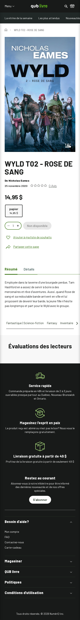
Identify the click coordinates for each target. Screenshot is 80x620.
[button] (40, 522)
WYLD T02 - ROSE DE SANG (29, 30)
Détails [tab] (29, 269)
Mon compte (12, 531)
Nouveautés (73, 18)
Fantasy (52, 323)
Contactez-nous (14, 542)
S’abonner (40, 499)
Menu (8, 6)
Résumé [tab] (11, 269)
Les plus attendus (49, 18)
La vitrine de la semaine (18, 18)
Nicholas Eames (19, 180)
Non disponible (37, 225)
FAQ (7, 537)
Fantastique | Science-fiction (25, 323)
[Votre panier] (72, 6)
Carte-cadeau (13, 547)
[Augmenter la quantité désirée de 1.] (18, 225)
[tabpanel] (40, 294)
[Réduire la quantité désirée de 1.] (8, 225)
